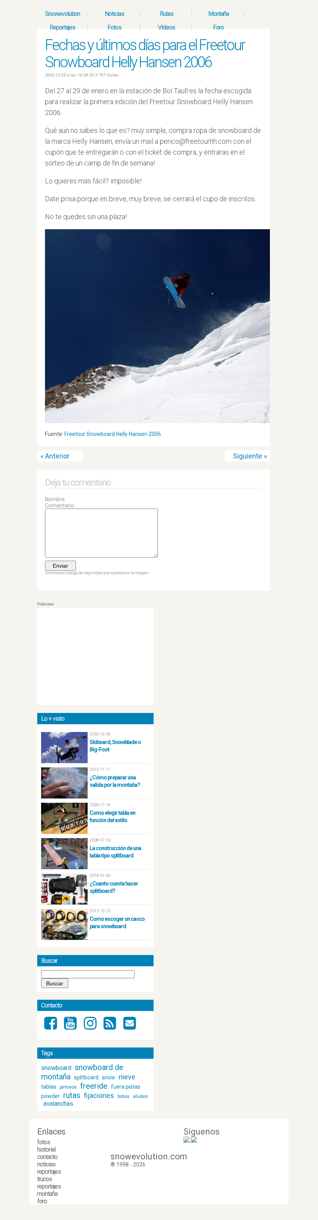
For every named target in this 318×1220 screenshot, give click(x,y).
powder (50, 1096)
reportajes (49, 1171)
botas (124, 1096)
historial (46, 1149)
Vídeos (166, 27)
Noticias (114, 13)
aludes (140, 1096)
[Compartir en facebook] (259, 436)
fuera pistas (125, 1087)
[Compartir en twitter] (252, 436)
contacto (47, 1157)
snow (108, 1077)
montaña (47, 1193)
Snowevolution (62, 13)
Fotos (114, 27)
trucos (44, 1179)
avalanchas (58, 1103)
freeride (93, 1086)
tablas (48, 1087)
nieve (127, 1077)
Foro (218, 27)
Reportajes (62, 27)
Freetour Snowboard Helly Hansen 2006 (112, 434)
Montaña (218, 13)
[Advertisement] (95, 656)
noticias (46, 1164)
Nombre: (55, 499)
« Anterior (54, 456)
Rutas (166, 13)
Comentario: (60, 505)
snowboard (56, 1068)
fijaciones (99, 1095)
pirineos (68, 1087)
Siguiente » (250, 456)
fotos (43, 1142)
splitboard (86, 1077)
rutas (71, 1095)
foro (42, 1201)
